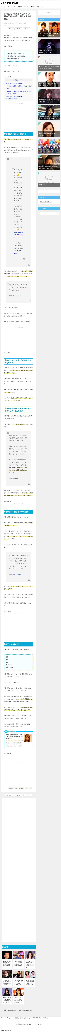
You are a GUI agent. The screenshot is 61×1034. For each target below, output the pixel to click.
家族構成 (21, 788)
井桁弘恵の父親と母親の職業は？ (15, 96)
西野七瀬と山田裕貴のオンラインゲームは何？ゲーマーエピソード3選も (30, 964)
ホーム (3, 6)
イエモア (15, 478)
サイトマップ (11, 6)
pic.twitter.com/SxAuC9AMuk (18, 233)
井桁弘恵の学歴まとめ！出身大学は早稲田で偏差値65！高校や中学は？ (14, 736)
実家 (16, 788)
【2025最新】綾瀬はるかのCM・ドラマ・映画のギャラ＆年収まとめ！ (18, 982)
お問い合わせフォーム (36, 6)
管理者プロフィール (23, 6)
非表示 (20, 80)
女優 (6, 25)
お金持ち (11, 788)
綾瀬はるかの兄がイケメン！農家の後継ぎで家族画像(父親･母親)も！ (18, 1000)
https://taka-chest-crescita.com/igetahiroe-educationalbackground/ (21, 740)
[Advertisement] (18, 116)
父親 (31, 788)
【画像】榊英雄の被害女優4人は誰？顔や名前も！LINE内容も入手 (7, 963)
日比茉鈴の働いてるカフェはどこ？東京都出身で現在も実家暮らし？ (7, 982)
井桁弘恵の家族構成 (11, 99)
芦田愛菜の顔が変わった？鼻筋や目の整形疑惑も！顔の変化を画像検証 (18, 963)
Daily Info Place (9, 2)
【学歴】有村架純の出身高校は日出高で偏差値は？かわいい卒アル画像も (10, 1010)
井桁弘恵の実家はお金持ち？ (13, 83)
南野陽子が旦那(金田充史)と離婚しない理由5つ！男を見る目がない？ (30, 982)
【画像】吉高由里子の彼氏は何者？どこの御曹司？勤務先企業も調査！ (7, 1000)
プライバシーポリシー (38, 1024)
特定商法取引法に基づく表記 (24, 1024)
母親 (26, 788)
